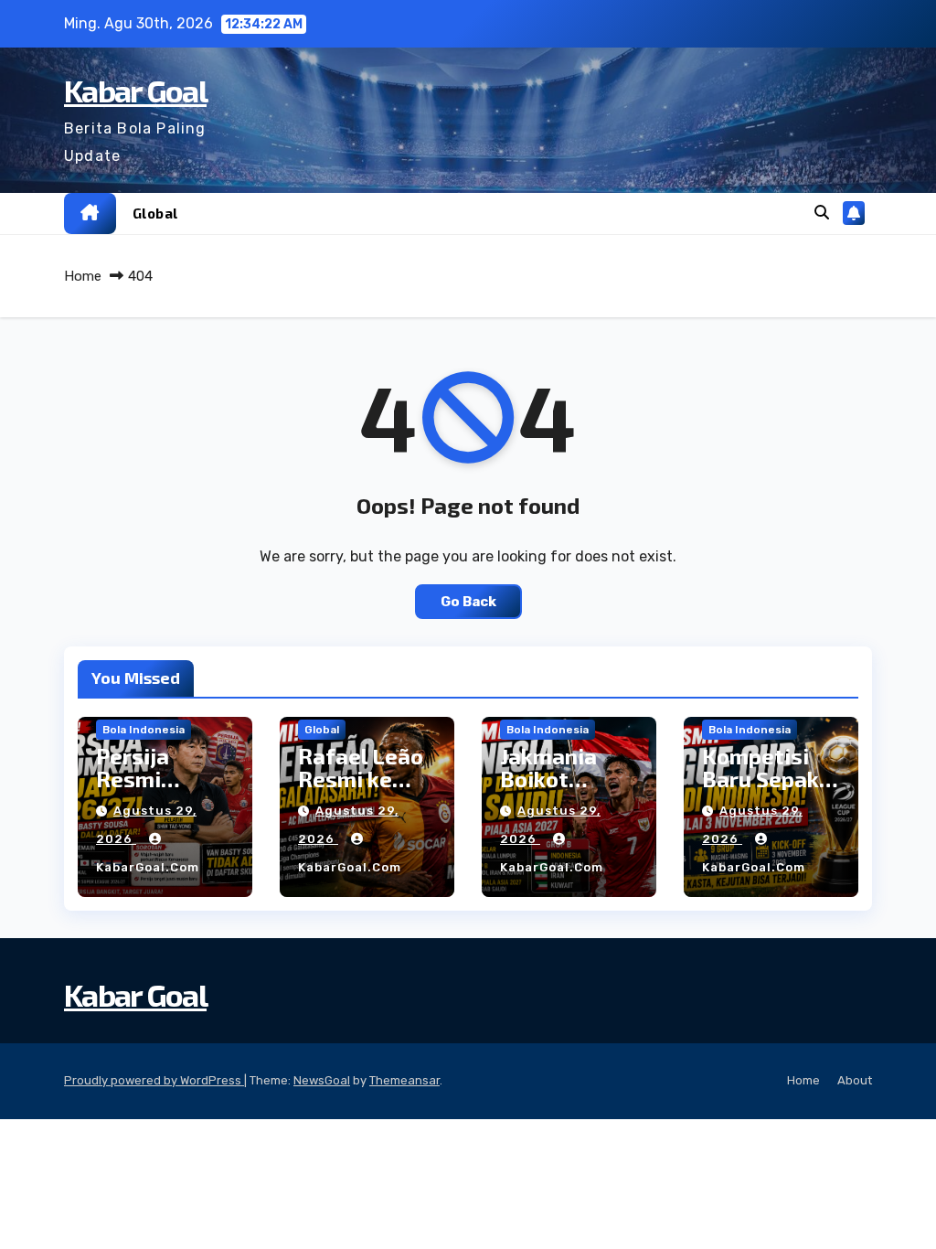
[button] (821, 212)
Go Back (468, 601)
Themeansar (404, 1080)
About (854, 1080)
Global (155, 213)
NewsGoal (321, 1080)
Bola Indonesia (143, 729)
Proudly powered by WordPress (154, 1080)
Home (82, 276)
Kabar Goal (135, 90)
